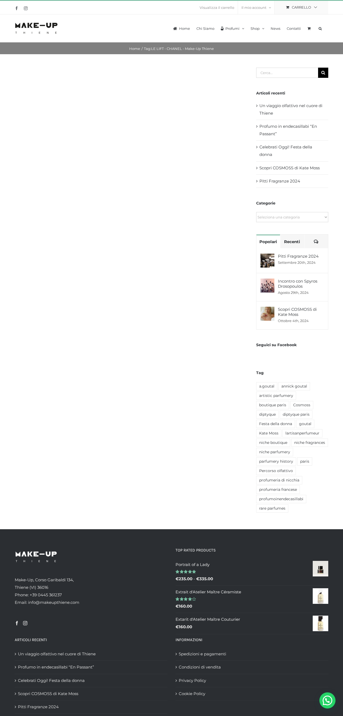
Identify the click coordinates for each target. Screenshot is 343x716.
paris (304, 461)
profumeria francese (278, 489)
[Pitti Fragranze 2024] (267, 257)
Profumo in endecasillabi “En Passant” (56, 667)
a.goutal (266, 386)
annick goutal (294, 386)
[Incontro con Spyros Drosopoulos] (267, 282)
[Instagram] (25, 623)
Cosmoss (301, 405)
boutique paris (272, 405)
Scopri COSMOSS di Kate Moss (289, 167)
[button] (320, 27)
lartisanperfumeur (302, 433)
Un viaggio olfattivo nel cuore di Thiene (57, 653)
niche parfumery (274, 452)
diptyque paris (296, 414)
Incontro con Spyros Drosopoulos (297, 284)
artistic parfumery (276, 395)
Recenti (292, 241)
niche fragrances (309, 442)
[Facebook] (17, 623)
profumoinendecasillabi (281, 499)
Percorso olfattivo (276, 471)
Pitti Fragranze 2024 (279, 181)
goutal (305, 424)
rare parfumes (272, 508)
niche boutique (273, 442)
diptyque (267, 414)
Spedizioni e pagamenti (202, 653)
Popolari (268, 241)
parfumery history (276, 461)
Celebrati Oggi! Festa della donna (51, 680)
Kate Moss (268, 433)
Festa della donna (275, 424)
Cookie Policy (192, 693)
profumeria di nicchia (279, 480)
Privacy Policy (192, 680)
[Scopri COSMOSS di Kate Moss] (267, 310)
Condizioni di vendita (200, 667)
